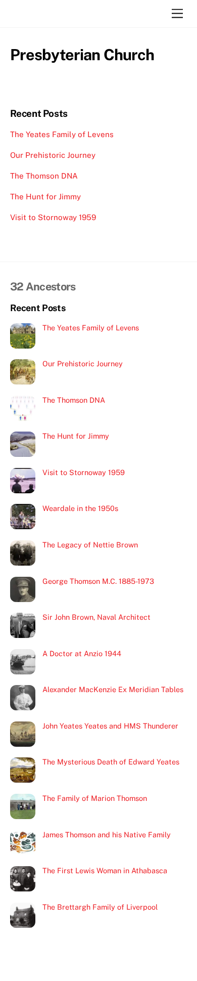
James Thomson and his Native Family (106, 834)
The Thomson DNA (44, 176)
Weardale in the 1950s (80, 508)
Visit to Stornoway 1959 (53, 217)
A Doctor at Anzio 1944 (81, 653)
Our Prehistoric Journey (52, 155)
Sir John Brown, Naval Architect (96, 617)
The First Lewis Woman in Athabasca (104, 870)
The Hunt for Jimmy (45, 196)
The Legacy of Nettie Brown (90, 544)
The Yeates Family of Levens (62, 134)
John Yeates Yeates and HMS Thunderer (110, 725)
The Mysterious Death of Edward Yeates (110, 761)
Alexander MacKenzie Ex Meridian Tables (112, 689)
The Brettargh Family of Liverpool (100, 907)
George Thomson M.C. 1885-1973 (98, 581)
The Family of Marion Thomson (94, 798)
